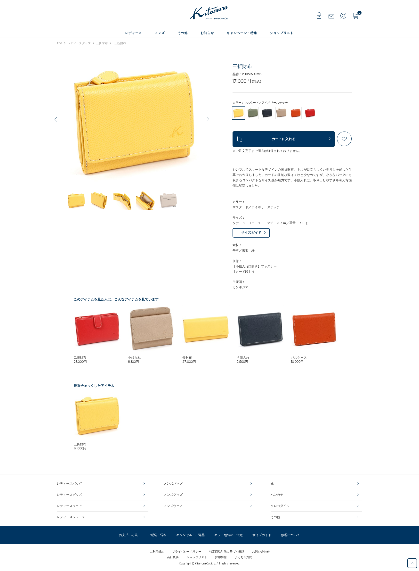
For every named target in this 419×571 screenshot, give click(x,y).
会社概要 (173, 557)
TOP (59, 43)
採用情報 (221, 557)
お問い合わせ (261, 551)
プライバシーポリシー (186, 551)
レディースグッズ (79, 43)
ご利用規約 (157, 551)
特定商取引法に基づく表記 (226, 551)
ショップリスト (197, 557)
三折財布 (102, 43)
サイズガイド (251, 233)
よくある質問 (243, 557)
